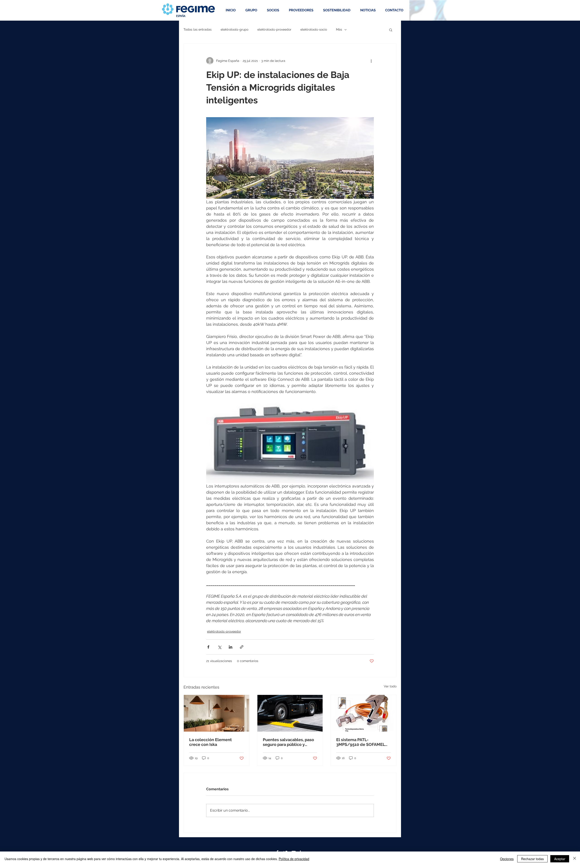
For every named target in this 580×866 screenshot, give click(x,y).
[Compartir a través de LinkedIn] (230, 647)
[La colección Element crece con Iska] (216, 713)
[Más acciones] (371, 60)
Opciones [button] (507, 858)
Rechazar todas (532, 858)
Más (339, 29)
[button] (391, 30)
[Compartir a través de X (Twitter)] (219, 647)
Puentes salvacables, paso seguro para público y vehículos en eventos (288, 742)
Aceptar (559, 858)
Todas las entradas (198, 29)
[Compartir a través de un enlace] (241, 647)
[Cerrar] (574, 858)
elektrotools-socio (313, 29)
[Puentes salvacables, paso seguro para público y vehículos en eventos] (290, 713)
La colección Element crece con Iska (210, 742)
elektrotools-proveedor (274, 29)
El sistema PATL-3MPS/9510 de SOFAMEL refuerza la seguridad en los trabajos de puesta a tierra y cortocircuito (360, 742)
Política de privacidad (294, 858)
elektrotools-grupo (234, 29)
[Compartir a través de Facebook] (208, 647)
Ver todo (390, 686)
